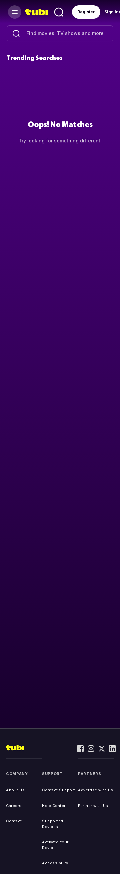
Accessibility (55, 863)
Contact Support (58, 790)
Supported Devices (52, 824)
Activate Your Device (55, 845)
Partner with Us (93, 805)
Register (86, 11)
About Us (15, 790)
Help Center (54, 805)
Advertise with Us (95, 790)
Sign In (111, 11)
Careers (14, 805)
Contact (14, 821)
